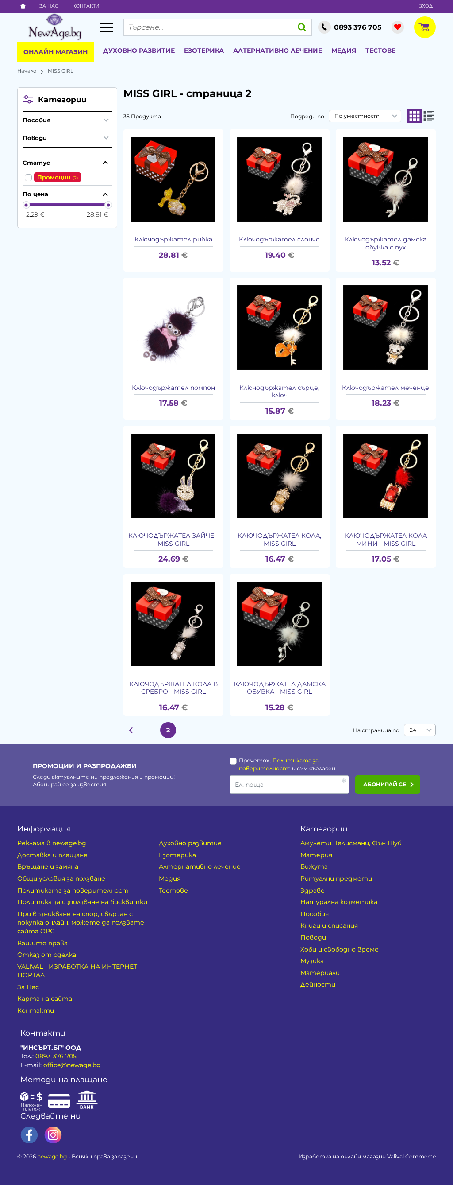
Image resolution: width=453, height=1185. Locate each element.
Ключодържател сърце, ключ (279, 392)
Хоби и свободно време (339, 949)
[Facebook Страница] (29, 1135)
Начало (26, 71)
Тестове (380, 50)
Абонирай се (384, 784)
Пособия (36, 120)
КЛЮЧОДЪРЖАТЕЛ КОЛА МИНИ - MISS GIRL (386, 540)
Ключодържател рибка (173, 239)
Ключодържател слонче (279, 239)
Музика (312, 961)
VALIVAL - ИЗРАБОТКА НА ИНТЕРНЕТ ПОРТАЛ (77, 971)
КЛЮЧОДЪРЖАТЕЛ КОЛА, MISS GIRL (279, 540)
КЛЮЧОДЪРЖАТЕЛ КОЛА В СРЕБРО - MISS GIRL (173, 688)
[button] (414, 116)
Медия (343, 50)
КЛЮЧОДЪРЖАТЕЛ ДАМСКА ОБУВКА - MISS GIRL (280, 688)
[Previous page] (131, 730)
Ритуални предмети (336, 878)
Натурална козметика (338, 902)
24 (413, 730)
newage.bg (52, 1156)
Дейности (317, 984)
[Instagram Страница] (53, 1135)
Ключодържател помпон (173, 388)
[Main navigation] (106, 27)
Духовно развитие (139, 50)
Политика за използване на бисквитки (82, 902)
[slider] (27, 205)
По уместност (357, 116)
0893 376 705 (56, 1056)
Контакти (86, 6)
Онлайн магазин (55, 52)
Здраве (312, 890)
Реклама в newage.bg (51, 843)
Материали (320, 973)
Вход (425, 6)
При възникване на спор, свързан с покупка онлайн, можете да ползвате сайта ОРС (80, 922)
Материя (316, 855)
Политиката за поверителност (73, 890)
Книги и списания (329, 925)
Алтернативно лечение (277, 50)
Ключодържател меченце (385, 388)
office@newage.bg (72, 1065)
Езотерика (204, 50)
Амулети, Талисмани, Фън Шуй (351, 843)
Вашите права (42, 943)
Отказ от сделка (46, 955)
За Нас (48, 6)
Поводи (35, 137)
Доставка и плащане (52, 855)
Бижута (314, 866)
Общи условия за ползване (61, 878)
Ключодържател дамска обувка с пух (385, 243)
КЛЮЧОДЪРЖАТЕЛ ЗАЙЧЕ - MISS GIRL (173, 540)
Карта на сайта (44, 998)
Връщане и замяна (47, 866)
